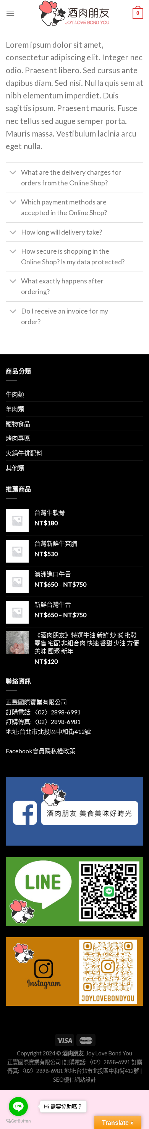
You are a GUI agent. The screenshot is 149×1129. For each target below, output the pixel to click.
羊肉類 (15, 408)
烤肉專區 (18, 438)
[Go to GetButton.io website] (18, 1121)
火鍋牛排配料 (24, 453)
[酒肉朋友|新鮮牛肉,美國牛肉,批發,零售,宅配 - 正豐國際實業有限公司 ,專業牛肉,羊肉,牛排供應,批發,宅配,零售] (74, 13)
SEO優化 (63, 1079)
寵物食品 (18, 423)
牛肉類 (15, 394)
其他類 (15, 467)
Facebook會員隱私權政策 (40, 750)
